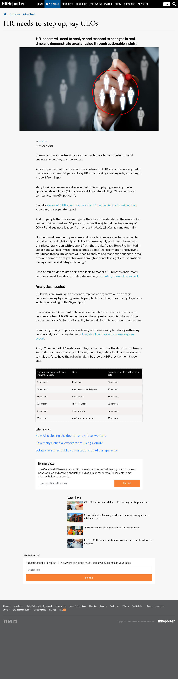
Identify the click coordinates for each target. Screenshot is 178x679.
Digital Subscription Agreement (39, 605)
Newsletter (18, 605)
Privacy (125, 605)
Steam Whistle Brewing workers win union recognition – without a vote (116, 516)
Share (50, 145)
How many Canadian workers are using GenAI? (69, 443)
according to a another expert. (119, 276)
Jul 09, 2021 (40, 145)
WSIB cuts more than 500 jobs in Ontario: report (112, 527)
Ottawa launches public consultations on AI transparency (76, 450)
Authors (6, 609)
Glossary (7, 605)
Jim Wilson (42, 141)
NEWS (40, 4)
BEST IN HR (81, 4)
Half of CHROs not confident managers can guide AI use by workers (118, 542)
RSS (61, 609)
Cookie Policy (137, 605)
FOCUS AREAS (52, 4)
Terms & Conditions (77, 605)
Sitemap (52, 609)
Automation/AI (29, 14)
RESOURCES (67, 4)
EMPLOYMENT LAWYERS (101, 4)
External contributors (21, 609)
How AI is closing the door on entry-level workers (70, 435)
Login (167, 4)
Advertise (93, 605)
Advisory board (40, 609)
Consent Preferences (155, 605)
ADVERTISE (143, 4)
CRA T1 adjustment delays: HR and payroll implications (116, 502)
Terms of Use (60, 605)
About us (103, 605)
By (41, 141)
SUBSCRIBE (129, 4)
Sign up (127, 483)
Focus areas (14, 14)
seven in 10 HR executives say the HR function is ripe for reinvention (91, 205)
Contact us (114, 605)
